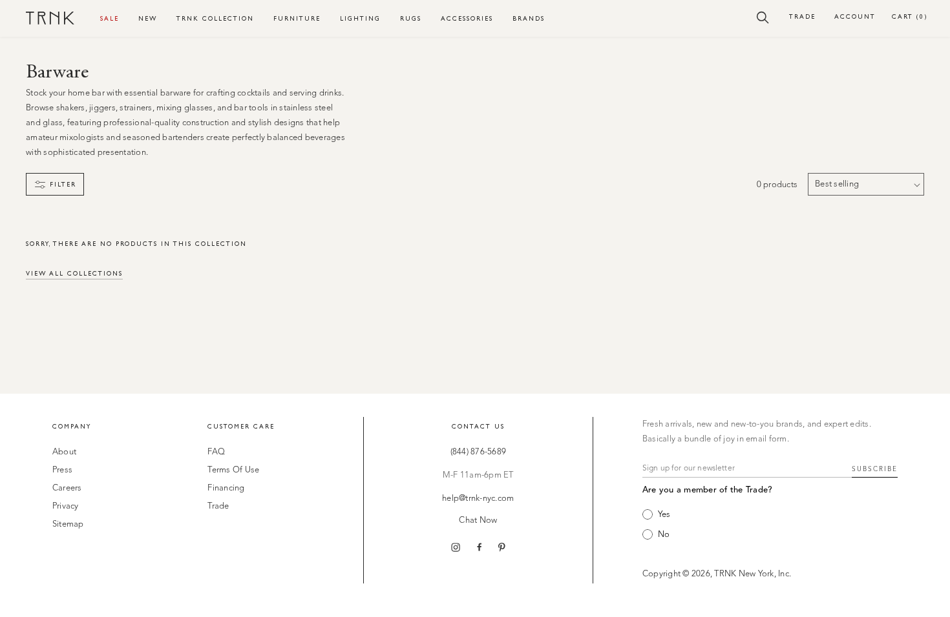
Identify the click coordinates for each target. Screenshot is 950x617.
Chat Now (478, 520)
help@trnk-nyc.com (478, 498)
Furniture (297, 18)
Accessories (467, 18)
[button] (763, 17)
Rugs (410, 18)
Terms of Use (233, 470)
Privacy (65, 506)
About (64, 452)
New (147, 18)
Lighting (360, 18)
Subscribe (875, 469)
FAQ (216, 452)
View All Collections (74, 273)
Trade (802, 16)
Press (62, 470)
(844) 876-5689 (478, 452)
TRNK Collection (215, 18)
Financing (225, 488)
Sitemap (68, 524)
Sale (109, 18)
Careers (67, 488)
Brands (528, 18)
